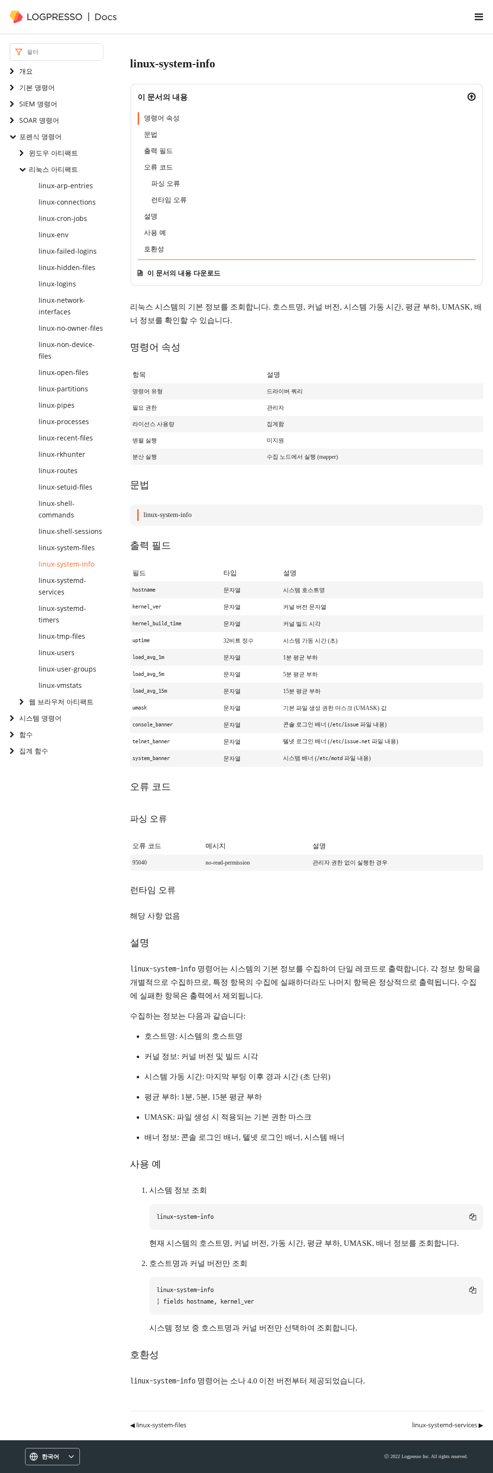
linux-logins (57, 283)
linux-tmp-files (62, 636)
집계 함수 (33, 750)
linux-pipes (57, 405)
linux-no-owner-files (71, 328)
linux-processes (64, 421)
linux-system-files (67, 547)
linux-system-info (66, 564)
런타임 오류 (169, 200)
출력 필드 (158, 151)
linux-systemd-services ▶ (447, 1425)
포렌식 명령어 (40, 136)
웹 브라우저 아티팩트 (61, 701)
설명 (150, 216)
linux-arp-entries (66, 185)
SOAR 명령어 (39, 120)
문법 (150, 134)
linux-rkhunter (62, 454)
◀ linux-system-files (158, 1425)
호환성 (154, 249)
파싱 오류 (165, 183)
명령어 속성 (162, 118)
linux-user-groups (67, 668)
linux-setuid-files (65, 486)
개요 (26, 71)
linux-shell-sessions (70, 531)
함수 (26, 734)
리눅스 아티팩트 (53, 169)
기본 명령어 (37, 87)
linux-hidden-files (67, 267)
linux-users (57, 652)
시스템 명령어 (40, 718)
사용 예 (155, 232)
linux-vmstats (60, 685)
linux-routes (58, 470)
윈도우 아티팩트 (53, 152)
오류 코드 (158, 167)
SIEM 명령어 (38, 103)
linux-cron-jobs (63, 218)
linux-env (53, 234)
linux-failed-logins (68, 251)
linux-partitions (63, 388)
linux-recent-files (66, 437)
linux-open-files (64, 372)
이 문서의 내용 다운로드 (184, 272)
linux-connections (67, 202)
